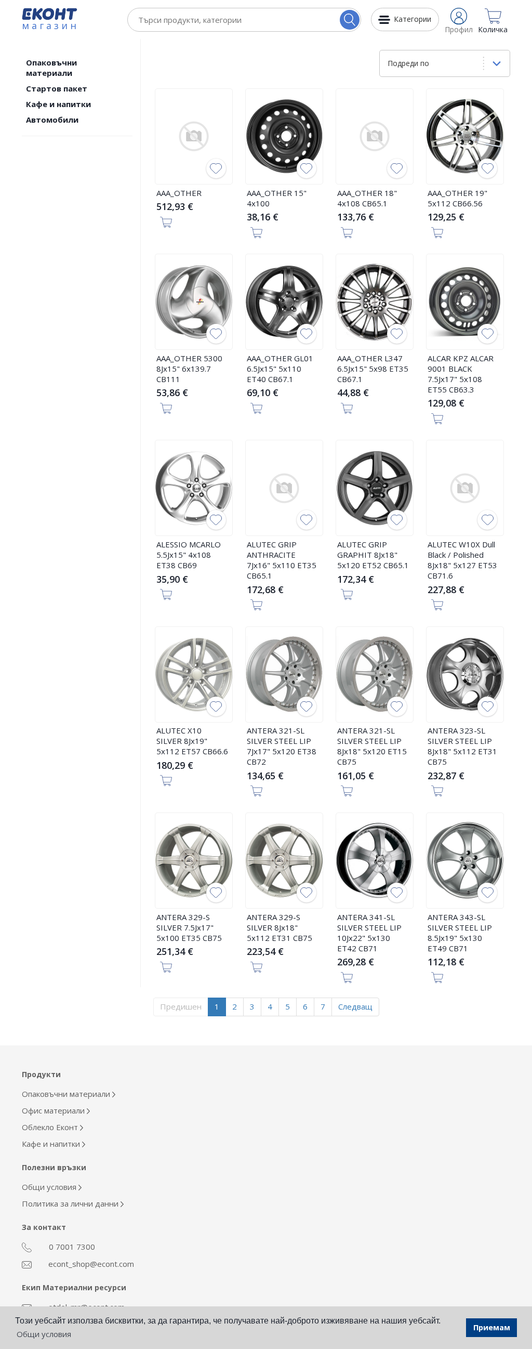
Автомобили (52, 119)
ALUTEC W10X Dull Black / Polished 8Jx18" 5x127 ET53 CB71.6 (462, 560)
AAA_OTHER (179, 193)
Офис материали (54, 1110)
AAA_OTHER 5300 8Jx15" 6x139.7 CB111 (189, 368)
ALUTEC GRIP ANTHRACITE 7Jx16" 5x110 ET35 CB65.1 (281, 560)
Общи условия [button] (44, 1334)
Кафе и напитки (58, 104)
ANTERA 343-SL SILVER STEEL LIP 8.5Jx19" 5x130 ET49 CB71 (460, 932)
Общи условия (50, 1187)
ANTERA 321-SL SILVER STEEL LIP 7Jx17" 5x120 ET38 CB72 (281, 746)
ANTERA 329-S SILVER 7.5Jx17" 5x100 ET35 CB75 (189, 927)
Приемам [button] (491, 1327)
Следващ (355, 1006)
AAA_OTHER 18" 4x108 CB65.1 (367, 198)
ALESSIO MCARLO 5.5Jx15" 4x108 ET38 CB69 (188, 554)
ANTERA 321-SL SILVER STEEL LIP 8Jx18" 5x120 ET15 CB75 (372, 746)
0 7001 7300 (71, 1246)
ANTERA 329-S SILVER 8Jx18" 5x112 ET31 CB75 (279, 927)
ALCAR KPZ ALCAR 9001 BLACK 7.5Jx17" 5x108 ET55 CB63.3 (461, 374)
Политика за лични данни (71, 1203)
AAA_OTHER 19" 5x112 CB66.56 (457, 198)
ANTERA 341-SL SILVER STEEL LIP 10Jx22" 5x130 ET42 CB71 (369, 932)
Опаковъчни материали (51, 67)
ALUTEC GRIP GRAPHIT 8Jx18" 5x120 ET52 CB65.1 (373, 554)
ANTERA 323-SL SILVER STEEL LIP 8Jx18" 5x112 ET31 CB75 (462, 746)
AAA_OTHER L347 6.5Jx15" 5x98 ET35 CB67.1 (372, 368)
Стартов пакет (56, 88)
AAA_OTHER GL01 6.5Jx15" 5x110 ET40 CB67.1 (280, 368)
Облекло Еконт (51, 1127)
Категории (412, 19)
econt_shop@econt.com (90, 1264)
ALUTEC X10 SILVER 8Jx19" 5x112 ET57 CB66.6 (192, 740)
